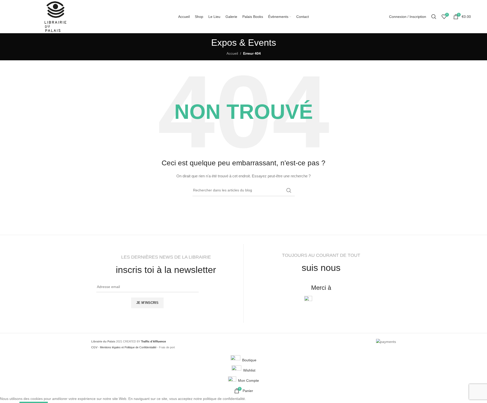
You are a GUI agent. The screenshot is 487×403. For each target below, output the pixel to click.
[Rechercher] (434, 16)
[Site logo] (55, 16)
